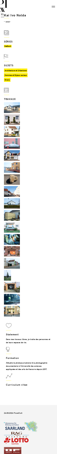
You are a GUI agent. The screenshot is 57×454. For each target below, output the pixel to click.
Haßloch (7, 46)
